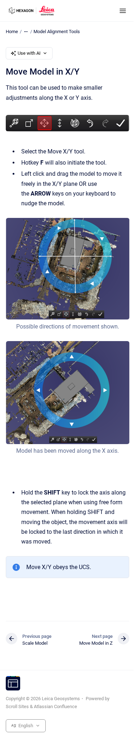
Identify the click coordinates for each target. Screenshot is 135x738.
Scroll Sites (17, 706)
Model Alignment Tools (56, 31)
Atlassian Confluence (55, 706)
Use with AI (29, 53)
